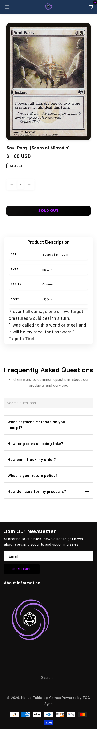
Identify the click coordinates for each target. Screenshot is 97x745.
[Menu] (7, 7)
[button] (48, 425)
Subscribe (22, 569)
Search (47, 677)
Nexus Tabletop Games (41, 698)
